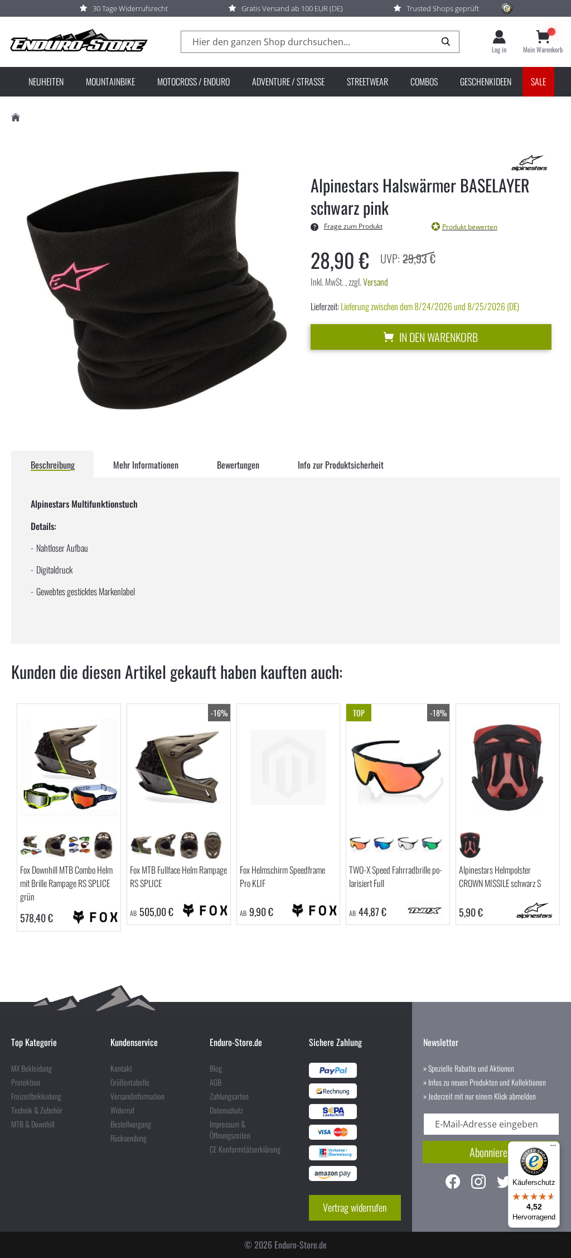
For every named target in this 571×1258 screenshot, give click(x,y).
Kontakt (121, 1068)
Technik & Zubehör (36, 1110)
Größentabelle (129, 1082)
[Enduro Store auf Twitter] (504, 1183)
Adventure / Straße (288, 81)
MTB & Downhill (33, 1124)
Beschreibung (53, 464)
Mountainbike (110, 81)
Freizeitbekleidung (36, 1096)
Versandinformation (137, 1096)
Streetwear (367, 81)
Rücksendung (128, 1138)
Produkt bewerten (469, 227)
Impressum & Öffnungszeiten (230, 1130)
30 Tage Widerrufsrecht (130, 8)
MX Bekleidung (31, 1068)
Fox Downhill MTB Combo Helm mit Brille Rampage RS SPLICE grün (66, 883)
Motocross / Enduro (193, 81)
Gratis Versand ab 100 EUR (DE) (292, 8)
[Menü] (553, 1148)
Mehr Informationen (145, 464)
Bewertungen (238, 464)
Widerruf (122, 1110)
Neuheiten (46, 81)
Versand (375, 281)
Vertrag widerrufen (354, 1207)
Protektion (25, 1082)
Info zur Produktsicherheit (341, 464)
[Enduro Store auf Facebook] (453, 1183)
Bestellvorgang (130, 1124)
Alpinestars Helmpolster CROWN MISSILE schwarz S (500, 876)
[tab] (52, 464)
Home (15, 117)
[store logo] (78, 42)
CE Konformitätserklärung (245, 1149)
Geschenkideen (485, 81)
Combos (424, 81)
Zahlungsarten (229, 1096)
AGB (215, 1082)
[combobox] (320, 42)
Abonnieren (491, 1152)
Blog (216, 1068)
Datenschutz (226, 1110)
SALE (538, 81)
